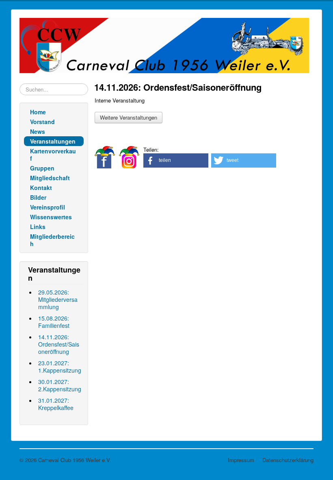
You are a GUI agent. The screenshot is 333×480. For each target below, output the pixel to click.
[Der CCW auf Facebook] (105, 156)
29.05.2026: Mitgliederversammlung (58, 299)
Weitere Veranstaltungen (128, 117)
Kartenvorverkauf (53, 154)
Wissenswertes (51, 217)
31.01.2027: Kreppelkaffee (56, 404)
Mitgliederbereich (52, 240)
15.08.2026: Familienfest (53, 321)
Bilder (38, 197)
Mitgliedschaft (50, 178)
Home (38, 112)
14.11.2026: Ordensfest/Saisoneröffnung (58, 344)
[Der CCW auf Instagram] (129, 156)
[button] (175, 160)
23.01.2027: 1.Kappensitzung (59, 366)
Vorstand (42, 122)
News (37, 131)
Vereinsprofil (47, 207)
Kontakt (41, 187)
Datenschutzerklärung (288, 460)
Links (37, 227)
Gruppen (42, 168)
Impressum (241, 460)
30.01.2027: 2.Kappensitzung (59, 385)
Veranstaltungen (53, 141)
